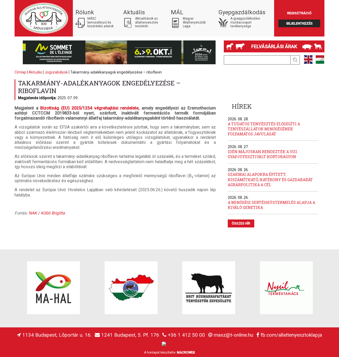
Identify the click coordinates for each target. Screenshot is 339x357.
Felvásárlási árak (274, 46)
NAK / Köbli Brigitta (47, 213)
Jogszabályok (56, 72)
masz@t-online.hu (233, 335)
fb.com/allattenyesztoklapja (291, 335)
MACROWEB (186, 352)
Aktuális (35, 72)
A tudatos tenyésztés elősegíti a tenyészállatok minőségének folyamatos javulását (264, 128)
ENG (308, 59)
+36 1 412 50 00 (186, 335)
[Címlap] (43, 18)
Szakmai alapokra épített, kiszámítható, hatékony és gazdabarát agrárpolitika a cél (270, 179)
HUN (320, 59)
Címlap (20, 72)
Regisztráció (299, 13)
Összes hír (241, 223)
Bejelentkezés (299, 23)
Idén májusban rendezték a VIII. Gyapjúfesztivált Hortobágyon (263, 154)
